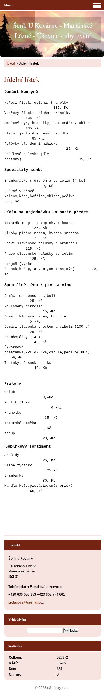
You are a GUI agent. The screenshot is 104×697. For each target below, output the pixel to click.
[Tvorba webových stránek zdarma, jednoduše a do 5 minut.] (67, 688)
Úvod (11, 63)
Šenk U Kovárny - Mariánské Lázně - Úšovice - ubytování (52, 30)
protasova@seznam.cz (26, 602)
